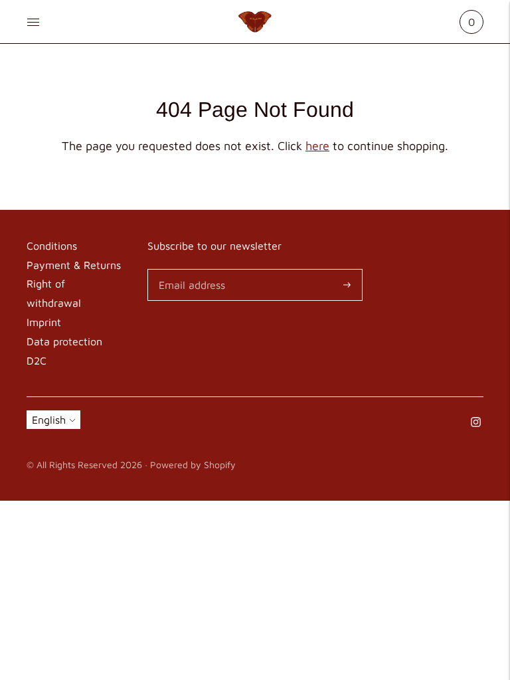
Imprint (44, 322)
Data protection (64, 341)
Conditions (52, 246)
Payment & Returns (74, 265)
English (49, 420)
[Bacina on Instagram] (476, 423)
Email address (189, 270)
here (317, 146)
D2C (36, 361)
